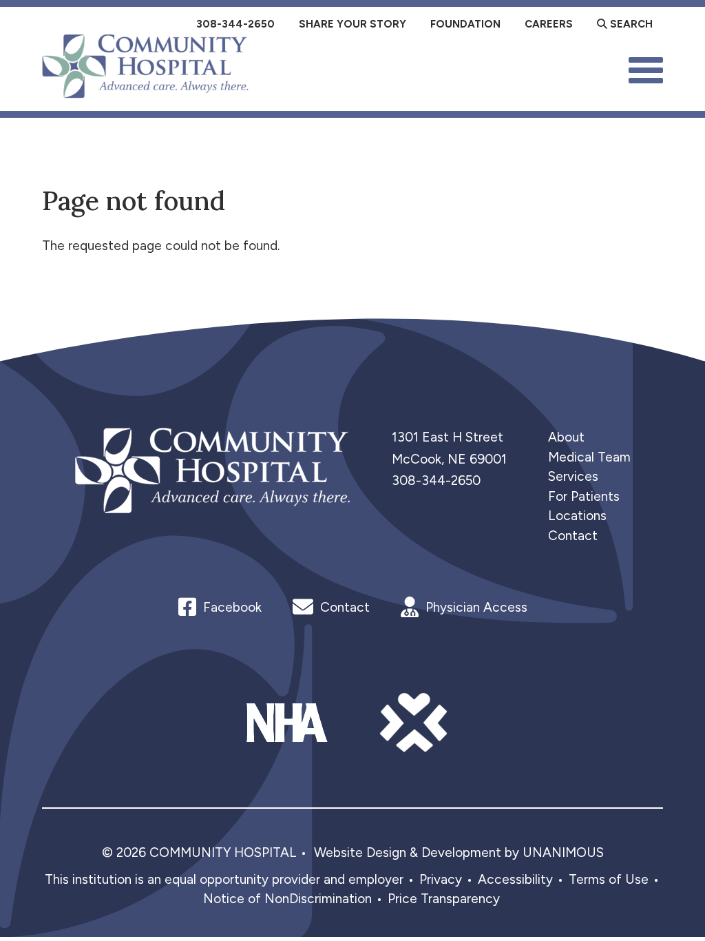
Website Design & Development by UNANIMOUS (459, 852)
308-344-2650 (436, 480)
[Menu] (646, 69)
